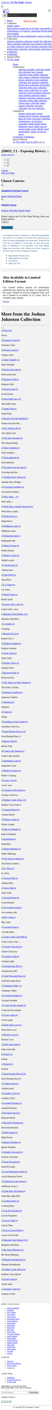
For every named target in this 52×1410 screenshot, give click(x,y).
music (30, 126)
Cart (7, 12)
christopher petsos (13, 1319)
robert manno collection (39, 49)
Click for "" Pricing (16, 2)
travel (21, 134)
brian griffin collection (38, 74)
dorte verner (11, 1332)
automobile (45, 28)
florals (43, 124)
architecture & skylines (28, 28)
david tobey (11, 1328)
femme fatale (34, 124)
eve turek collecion (15, 46)
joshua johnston (12, 1341)
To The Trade (13, 59)
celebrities (45, 119)
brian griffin (11, 1315)
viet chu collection (36, 108)
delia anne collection (37, 87)
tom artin (10, 1351)
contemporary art (14, 31)
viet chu (9, 1353)
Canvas (4, 170)
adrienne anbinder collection (20, 41)
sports (9, 36)
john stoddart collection (29, 95)
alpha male (31, 113)
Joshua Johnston (7, 155)
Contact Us (11, 1368)
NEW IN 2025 (30, 21)
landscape (22, 126)
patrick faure (11, 1347)
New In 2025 (32, 142)
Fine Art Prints (7, 173)
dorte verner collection (28, 90)
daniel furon (11, 1325)
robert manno (11, 1349)
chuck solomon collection (18, 44)
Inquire (6, 301)
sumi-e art (42, 36)
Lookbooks (12, 51)
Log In (6, 9)
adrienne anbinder (13, 1308)
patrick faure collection (17, 49)
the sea (43, 131)
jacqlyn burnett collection (36, 46)
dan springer (11, 1323)
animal (15, 28)
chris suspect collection (28, 77)
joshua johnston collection (32, 96)
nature (37, 126)
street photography (28, 36)
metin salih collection (37, 100)
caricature (36, 119)
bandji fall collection (42, 41)
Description (7, 227)
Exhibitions (12, 54)
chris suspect (11, 1317)
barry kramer (11, 1312)
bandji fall (10, 1310)
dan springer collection (41, 44)
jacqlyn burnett (12, 1336)
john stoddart (11, 1338)
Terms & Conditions (14, 1363)
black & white (24, 119)
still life (16, 36)
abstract (10, 26)
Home (10, 20)
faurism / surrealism (32, 31)
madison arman (12, 1343)
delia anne (10, 1330)
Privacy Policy (12, 1366)
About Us (10, 1361)
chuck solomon (12, 1321)
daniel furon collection (28, 85)
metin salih (10, 1345)
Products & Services (14, 1380)
